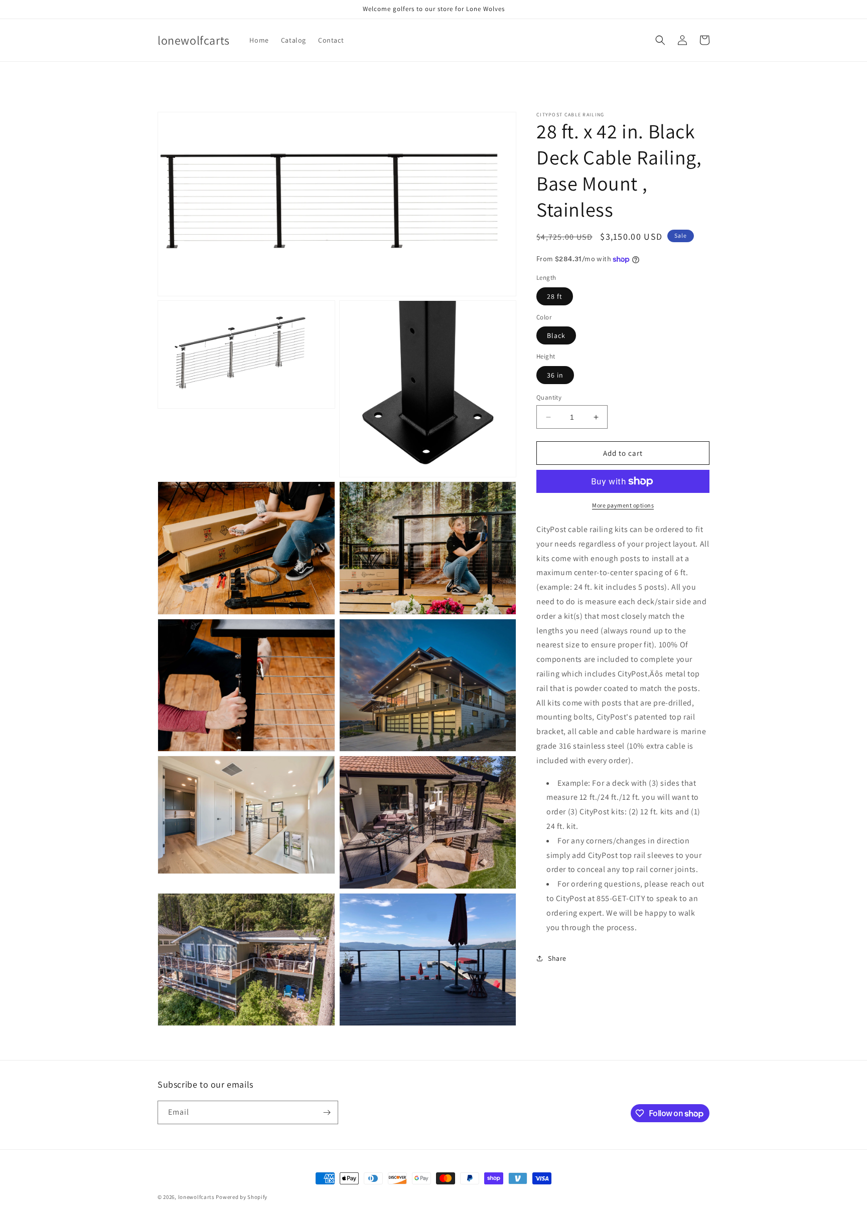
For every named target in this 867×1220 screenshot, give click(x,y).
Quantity (548, 397)
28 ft (554, 296)
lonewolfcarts (196, 1196)
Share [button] (557, 958)
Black (556, 335)
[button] (660, 40)
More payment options (623, 505)
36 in (555, 375)
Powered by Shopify (241, 1196)
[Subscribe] (327, 1112)
